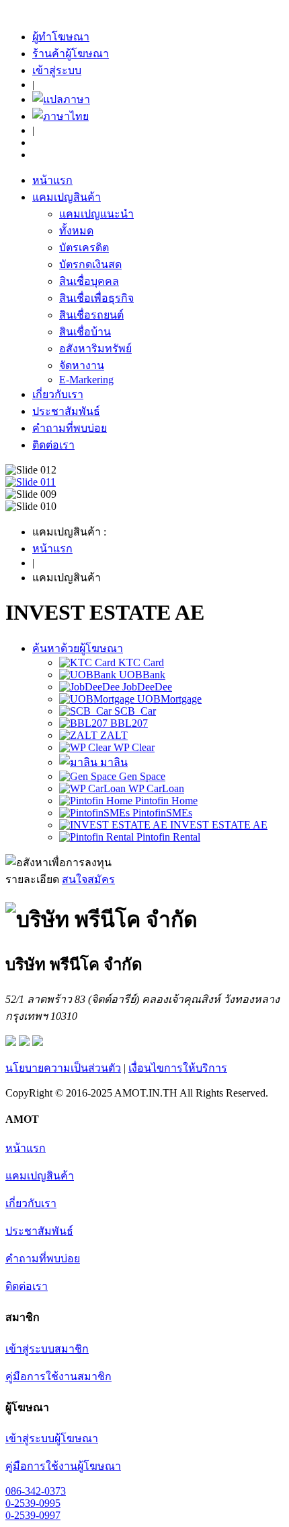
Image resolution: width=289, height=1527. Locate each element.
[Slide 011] (30, 482)
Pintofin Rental (167, 837)
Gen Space (140, 776)
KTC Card (140, 662)
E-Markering (86, 379)
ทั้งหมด (76, 230)
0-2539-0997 (32, 1515)
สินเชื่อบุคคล (89, 281)
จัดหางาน (81, 365)
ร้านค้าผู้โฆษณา (70, 53)
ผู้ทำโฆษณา (60, 36)
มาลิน (112, 762)
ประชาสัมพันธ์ (66, 411)
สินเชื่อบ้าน (85, 331)
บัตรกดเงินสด (90, 264)
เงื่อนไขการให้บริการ (177, 1068)
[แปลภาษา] (61, 99)
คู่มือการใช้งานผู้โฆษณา (63, 1466)
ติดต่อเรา (53, 445)
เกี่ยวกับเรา (57, 394)
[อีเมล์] (10, 1042)
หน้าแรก (52, 180)
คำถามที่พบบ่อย (69, 428)
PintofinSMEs (161, 812)
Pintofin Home (165, 800)
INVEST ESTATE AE (217, 825)
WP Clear (133, 747)
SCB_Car (134, 711)
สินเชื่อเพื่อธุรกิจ (96, 298)
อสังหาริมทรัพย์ (95, 348)
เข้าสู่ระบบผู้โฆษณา (51, 1438)
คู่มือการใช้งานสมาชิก (58, 1376)
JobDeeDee (146, 686)
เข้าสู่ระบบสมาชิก (47, 1349)
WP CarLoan (155, 788)
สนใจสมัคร (88, 879)
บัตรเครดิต (84, 247)
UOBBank (140, 674)
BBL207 (128, 723)
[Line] (37, 1042)
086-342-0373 (35, 1491)
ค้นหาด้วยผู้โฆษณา (77, 648)
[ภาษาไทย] (60, 116)
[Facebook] (24, 1042)
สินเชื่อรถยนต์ (91, 315)
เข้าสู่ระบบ (56, 70)
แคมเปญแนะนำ (96, 214)
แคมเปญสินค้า (66, 197)
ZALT (112, 735)
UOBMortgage (168, 699)
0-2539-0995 (32, 1503)
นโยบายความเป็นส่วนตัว (63, 1068)
